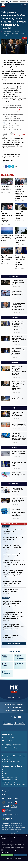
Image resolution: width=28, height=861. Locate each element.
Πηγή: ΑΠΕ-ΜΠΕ (7, 161)
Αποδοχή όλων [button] (7, 855)
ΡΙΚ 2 (3, 771)
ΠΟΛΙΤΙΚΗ (15, 317)
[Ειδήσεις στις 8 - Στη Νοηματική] (20, 657)
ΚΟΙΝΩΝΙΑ (15, 276)
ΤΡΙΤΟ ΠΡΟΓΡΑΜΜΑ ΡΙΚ (9, 782)
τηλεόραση (15, 1)
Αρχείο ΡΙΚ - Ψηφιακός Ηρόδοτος (11, 761)
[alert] (14, 847)
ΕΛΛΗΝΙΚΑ (10, 697)
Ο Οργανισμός (6, 759)
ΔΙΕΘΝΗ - (4, 541)
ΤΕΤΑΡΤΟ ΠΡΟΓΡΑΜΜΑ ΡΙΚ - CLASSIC (13, 784)
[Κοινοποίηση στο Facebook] (6, 166)
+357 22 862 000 (9, 737)
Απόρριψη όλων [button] (20, 855)
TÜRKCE (18, 697)
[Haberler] (20, 665)
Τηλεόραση (20, 704)
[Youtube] (19, 717)
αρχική (3, 1)
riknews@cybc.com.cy (11, 741)
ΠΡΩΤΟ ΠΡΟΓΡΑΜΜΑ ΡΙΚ (9, 778)
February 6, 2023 (19, 135)
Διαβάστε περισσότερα (19, 847)
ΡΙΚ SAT (4, 776)
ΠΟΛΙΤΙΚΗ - (5, 578)
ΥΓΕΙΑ (14, 408)
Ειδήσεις (12, 704)
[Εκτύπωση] (16, 166)
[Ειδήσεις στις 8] (7, 657)
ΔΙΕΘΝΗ (24, 38)
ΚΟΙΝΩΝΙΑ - (5, 585)
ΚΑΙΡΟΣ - (4, 593)
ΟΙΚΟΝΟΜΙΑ (14, 362)
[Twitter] (11, 717)
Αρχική (7, 704)
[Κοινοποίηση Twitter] (9, 166)
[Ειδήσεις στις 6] (7, 665)
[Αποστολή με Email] (12, 166)
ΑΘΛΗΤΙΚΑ (14, 484)
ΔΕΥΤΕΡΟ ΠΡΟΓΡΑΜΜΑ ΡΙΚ (10, 780)
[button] (1, 849)
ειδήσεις (8, 1)
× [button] (26, 835)
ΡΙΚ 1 (3, 769)
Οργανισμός (20, 710)
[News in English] (7, 673)
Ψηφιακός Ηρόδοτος (10, 710)
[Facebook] (8, 717)
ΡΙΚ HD (4, 773)
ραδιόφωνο (23, 1)
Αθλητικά (18, 707)
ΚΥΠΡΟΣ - (4, 533)
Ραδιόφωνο (10, 707)
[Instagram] (15, 717)
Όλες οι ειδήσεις (13, 643)
